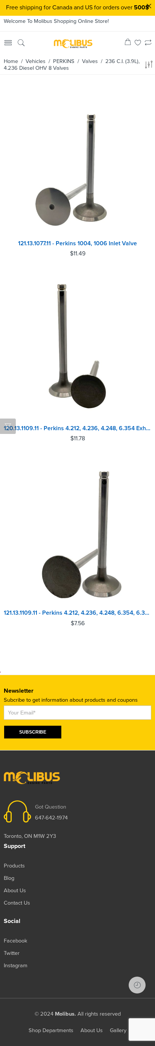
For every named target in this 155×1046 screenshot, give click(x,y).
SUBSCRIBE (32, 732)
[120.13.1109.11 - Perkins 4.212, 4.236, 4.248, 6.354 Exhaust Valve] (77, 347)
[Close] (149, 6)
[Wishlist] (138, 43)
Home (11, 61)
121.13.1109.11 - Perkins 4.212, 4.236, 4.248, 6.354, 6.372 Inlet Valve (77, 613)
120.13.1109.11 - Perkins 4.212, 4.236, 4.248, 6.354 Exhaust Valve (77, 428)
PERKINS (63, 61)
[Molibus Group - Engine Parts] (73, 43)
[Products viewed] (137, 985)
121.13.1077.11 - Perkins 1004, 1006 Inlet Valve (77, 243)
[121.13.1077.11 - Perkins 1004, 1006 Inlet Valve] (77, 162)
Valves (90, 61)
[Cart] (128, 43)
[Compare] (148, 43)
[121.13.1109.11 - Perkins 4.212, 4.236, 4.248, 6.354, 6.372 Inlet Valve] (77, 531)
